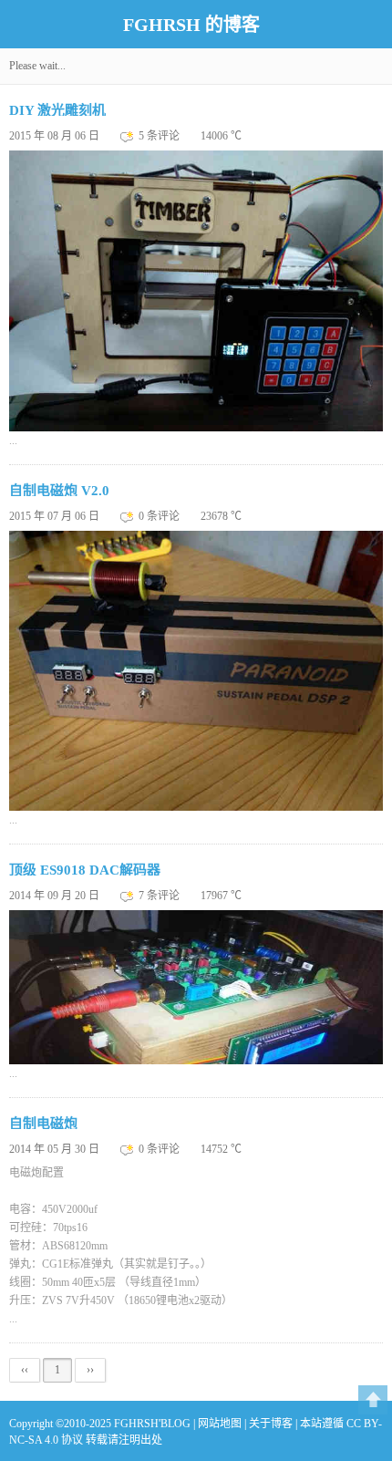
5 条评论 (160, 136)
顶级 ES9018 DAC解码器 (84, 870)
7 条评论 (160, 895)
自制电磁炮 (43, 1123)
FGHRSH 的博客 (191, 25)
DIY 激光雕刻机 (57, 110)
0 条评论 (160, 516)
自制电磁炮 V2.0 (59, 490)
